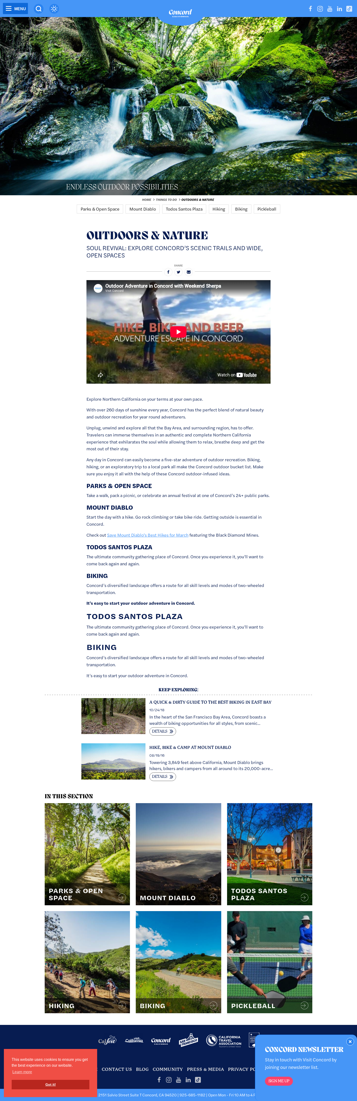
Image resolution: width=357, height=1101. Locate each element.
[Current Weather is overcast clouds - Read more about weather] (54, 9)
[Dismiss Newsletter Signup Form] (350, 1042)
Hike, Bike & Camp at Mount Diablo (190, 747)
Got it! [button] (50, 1084)
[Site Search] (38, 9)
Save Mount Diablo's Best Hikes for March (147, 535)
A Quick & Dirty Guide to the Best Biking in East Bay (210, 702)
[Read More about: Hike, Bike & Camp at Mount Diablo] (113, 761)
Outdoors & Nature (197, 199)
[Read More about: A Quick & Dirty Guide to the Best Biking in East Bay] (113, 715)
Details (160, 731)
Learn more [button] (22, 1072)
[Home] (180, 14)
